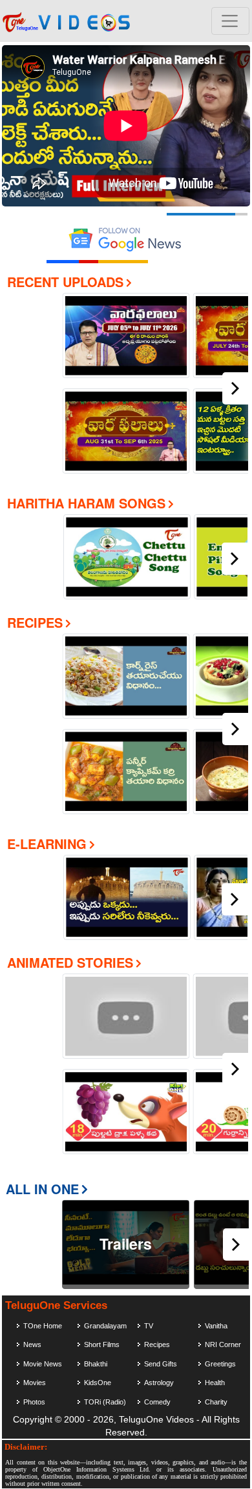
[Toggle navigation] (230, 20)
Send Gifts (160, 1364)
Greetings (220, 1364)
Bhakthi (95, 1364)
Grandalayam (105, 1326)
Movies (34, 1382)
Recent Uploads (65, 281)
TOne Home (42, 1326)
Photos (34, 1402)
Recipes (35, 622)
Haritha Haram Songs (86, 503)
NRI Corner (223, 1344)
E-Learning (47, 843)
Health (215, 1382)
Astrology (159, 1382)
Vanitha (216, 1326)
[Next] (235, 388)
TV (148, 1326)
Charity (216, 1402)
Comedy (157, 1402)
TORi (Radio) (105, 1402)
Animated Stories (70, 962)
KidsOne (97, 1382)
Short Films (102, 1344)
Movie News (42, 1364)
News (32, 1344)
